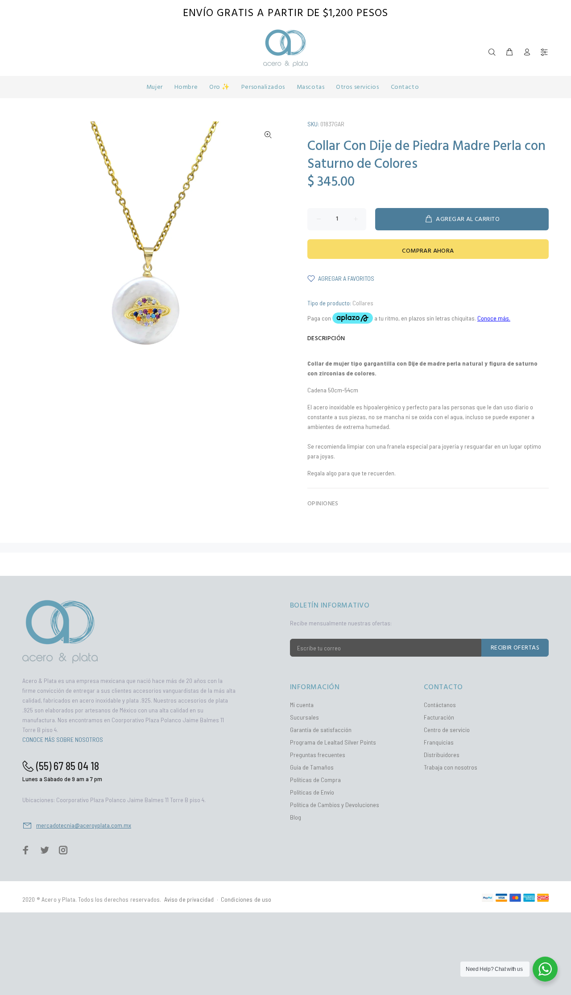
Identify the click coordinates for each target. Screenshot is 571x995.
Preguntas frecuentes (317, 754)
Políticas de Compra (315, 779)
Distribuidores (441, 754)
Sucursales (304, 717)
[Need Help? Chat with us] (545, 969)
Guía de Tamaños (312, 767)
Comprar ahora (428, 251)
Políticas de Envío (312, 792)
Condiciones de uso (246, 899)
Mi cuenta (302, 704)
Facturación (439, 717)
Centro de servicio (447, 729)
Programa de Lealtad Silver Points (333, 742)
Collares (362, 303)
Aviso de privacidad (189, 899)
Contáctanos (440, 704)
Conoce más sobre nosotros (62, 739)
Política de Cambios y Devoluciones (334, 804)
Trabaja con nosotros (450, 767)
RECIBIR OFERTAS (515, 648)
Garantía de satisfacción (321, 729)
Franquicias (439, 742)
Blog (295, 817)
